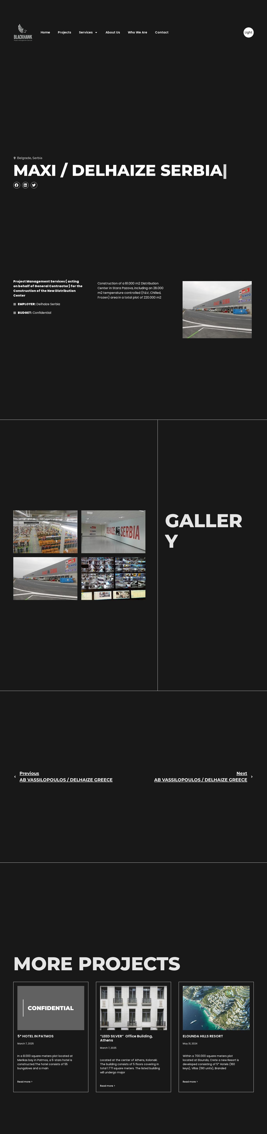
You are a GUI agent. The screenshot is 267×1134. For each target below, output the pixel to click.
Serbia (37, 158)
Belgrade (24, 158)
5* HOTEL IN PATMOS (35, 1036)
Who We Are (137, 32)
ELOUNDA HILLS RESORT (203, 1036)
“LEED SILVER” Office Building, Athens (126, 1038)
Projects (64, 32)
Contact (161, 32)
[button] (16, 185)
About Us (113, 32)
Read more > (24, 1081)
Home (45, 32)
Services (86, 32)
